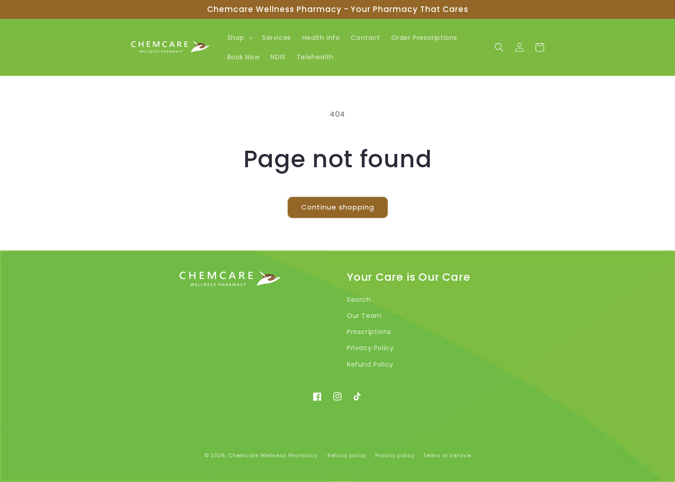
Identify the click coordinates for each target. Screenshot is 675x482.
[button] (239, 37)
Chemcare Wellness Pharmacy (272, 455)
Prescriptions (369, 331)
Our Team (364, 315)
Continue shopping (337, 207)
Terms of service (447, 455)
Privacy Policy (370, 347)
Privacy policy (395, 455)
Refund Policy (370, 364)
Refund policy (346, 455)
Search (359, 299)
